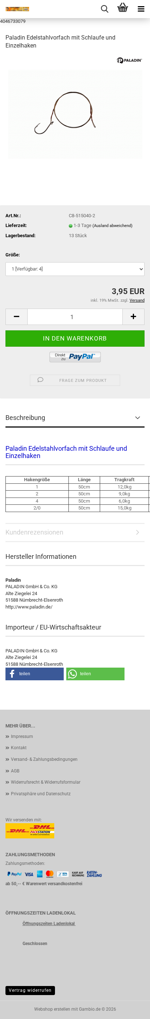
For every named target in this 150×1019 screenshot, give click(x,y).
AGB (15, 770)
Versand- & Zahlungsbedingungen (44, 759)
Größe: (12, 254)
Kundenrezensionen (34, 532)
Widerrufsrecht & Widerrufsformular (45, 782)
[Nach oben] (130, 1008)
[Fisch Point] (14, 9)
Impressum (22, 736)
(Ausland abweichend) (112, 225)
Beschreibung (25, 417)
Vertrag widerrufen (30, 990)
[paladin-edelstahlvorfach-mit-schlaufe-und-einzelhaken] (75, 111)
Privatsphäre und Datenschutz (41, 793)
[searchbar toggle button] (104, 9)
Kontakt (19, 747)
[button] (16, 317)
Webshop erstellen (52, 1009)
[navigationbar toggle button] (141, 9)
